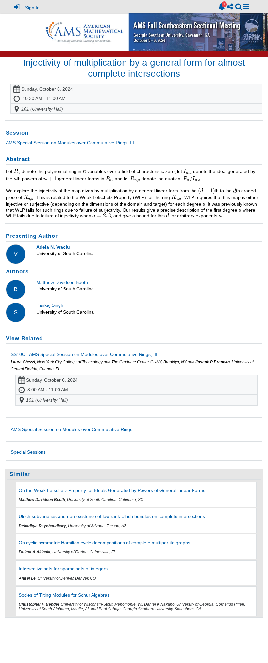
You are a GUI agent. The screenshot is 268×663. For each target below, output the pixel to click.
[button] (245, 6)
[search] (238, 6)
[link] (221, 6)
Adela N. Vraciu (53, 247)
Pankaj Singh (49, 305)
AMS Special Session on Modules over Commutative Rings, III (70, 142)
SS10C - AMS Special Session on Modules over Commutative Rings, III (84, 354)
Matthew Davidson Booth (62, 282)
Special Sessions (28, 452)
